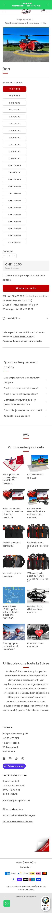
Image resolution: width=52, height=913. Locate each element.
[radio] (14, 89)
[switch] (45, 908)
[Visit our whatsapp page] (23, 758)
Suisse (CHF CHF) (24, 862)
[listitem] (26, 4)
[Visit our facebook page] (4, 758)
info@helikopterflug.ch (25, 304)
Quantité (8, 251)
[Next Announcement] (47, 4)
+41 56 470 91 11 (32, 5)
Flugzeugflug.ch (11, 341)
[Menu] (4, 11)
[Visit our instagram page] (10, 758)
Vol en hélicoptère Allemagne (19, 815)
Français (24, 867)
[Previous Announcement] (4, 4)
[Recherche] (48, 10)
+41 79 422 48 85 (25, 309)
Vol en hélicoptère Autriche (17, 821)
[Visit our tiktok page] (16, 758)
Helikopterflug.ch (22, 336)
